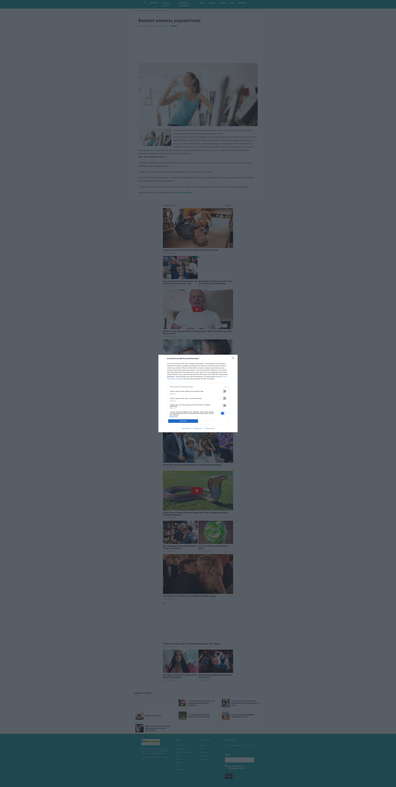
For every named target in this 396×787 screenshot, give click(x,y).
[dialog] (198, 393)
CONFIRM (183, 421)
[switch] (223, 391)
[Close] (234, 359)
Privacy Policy (209, 428)
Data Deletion (186, 428)
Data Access (198, 428)
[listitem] (198, 387)
